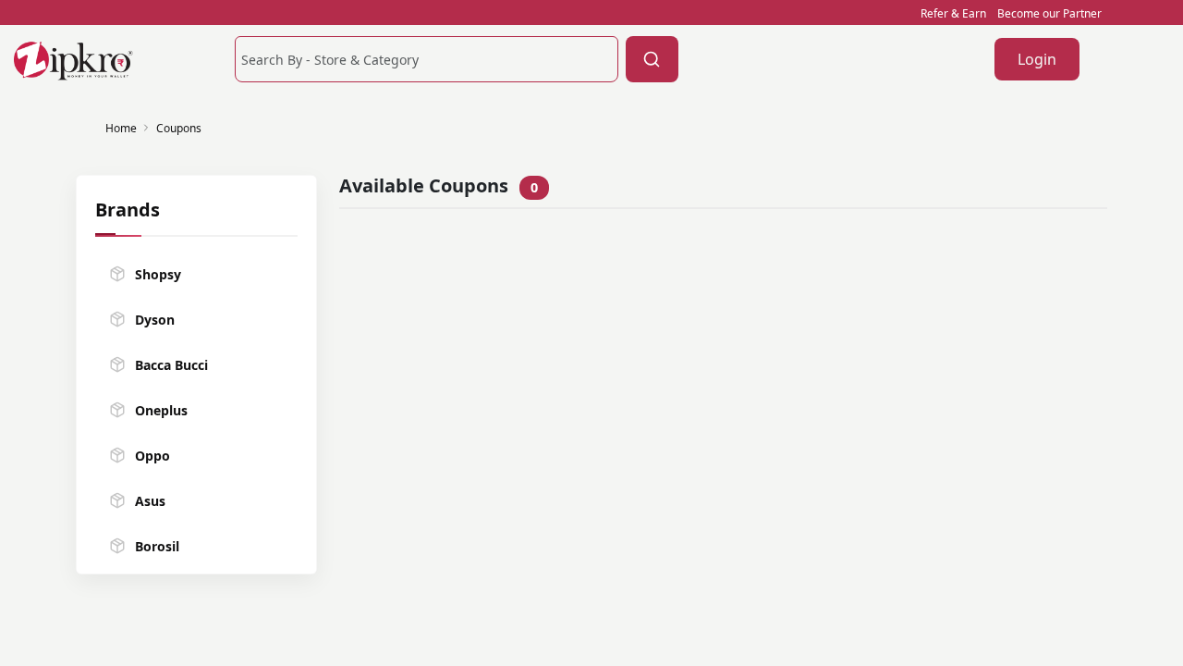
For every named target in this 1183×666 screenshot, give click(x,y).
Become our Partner (1049, 13)
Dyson (155, 319)
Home (121, 128)
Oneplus (161, 410)
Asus (150, 501)
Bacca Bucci (171, 365)
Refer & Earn (953, 13)
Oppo (152, 455)
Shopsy (158, 274)
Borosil (157, 546)
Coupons (178, 128)
